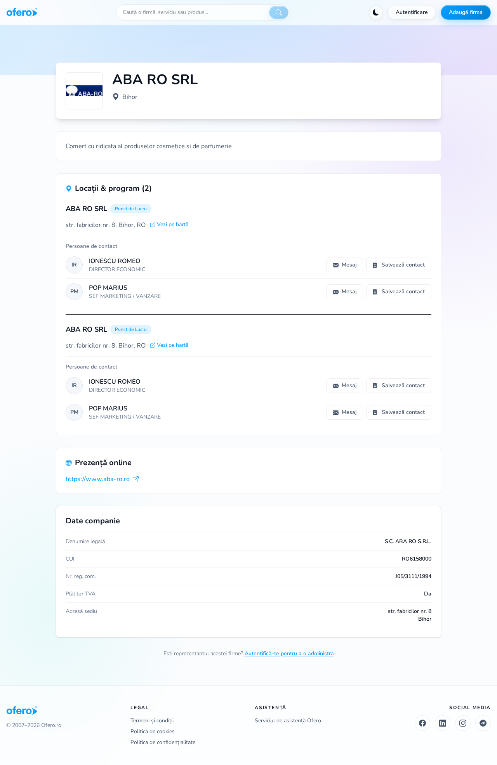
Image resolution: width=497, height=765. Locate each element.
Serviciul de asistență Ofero (288, 720)
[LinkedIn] (442, 723)
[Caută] (278, 12)
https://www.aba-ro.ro (98, 479)
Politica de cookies (152, 731)
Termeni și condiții (152, 720)
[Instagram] (463, 723)
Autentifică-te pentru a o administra (289, 653)
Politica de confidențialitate (162, 742)
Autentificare (412, 12)
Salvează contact (403, 264)
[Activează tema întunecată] (376, 12)
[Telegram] (483, 723)
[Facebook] (422, 723)
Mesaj (349, 264)
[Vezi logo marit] (84, 90)
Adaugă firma (466, 12)
